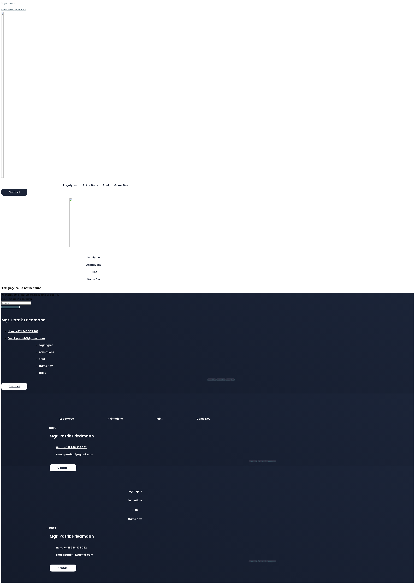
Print (106, 185)
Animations (90, 185)
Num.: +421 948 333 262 (23, 331)
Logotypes (70, 185)
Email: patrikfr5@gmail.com (26, 338)
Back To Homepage (10, 307)
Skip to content (8, 3)
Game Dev (121, 185)
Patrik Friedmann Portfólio (13, 9)
